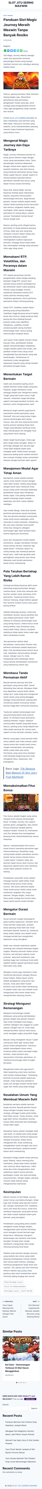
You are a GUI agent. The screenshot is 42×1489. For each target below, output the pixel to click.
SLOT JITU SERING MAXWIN (14, 1286)
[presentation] (21, 1348)
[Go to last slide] (6, 1358)
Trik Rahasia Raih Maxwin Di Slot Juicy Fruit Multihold (21, 772)
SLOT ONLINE (8, 15)
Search (6, 1405)
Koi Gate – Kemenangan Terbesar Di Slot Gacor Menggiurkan (17, 1367)
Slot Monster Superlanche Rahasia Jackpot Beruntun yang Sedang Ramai (32, 1309)
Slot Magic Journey (11, 1291)
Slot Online (22, 1271)
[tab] (16, 1382)
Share (25, 51)
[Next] (36, 1358)
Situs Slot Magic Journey (13, 1282)
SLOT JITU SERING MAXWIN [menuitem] (22, 118)
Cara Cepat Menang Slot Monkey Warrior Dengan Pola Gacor (9, 1309)
